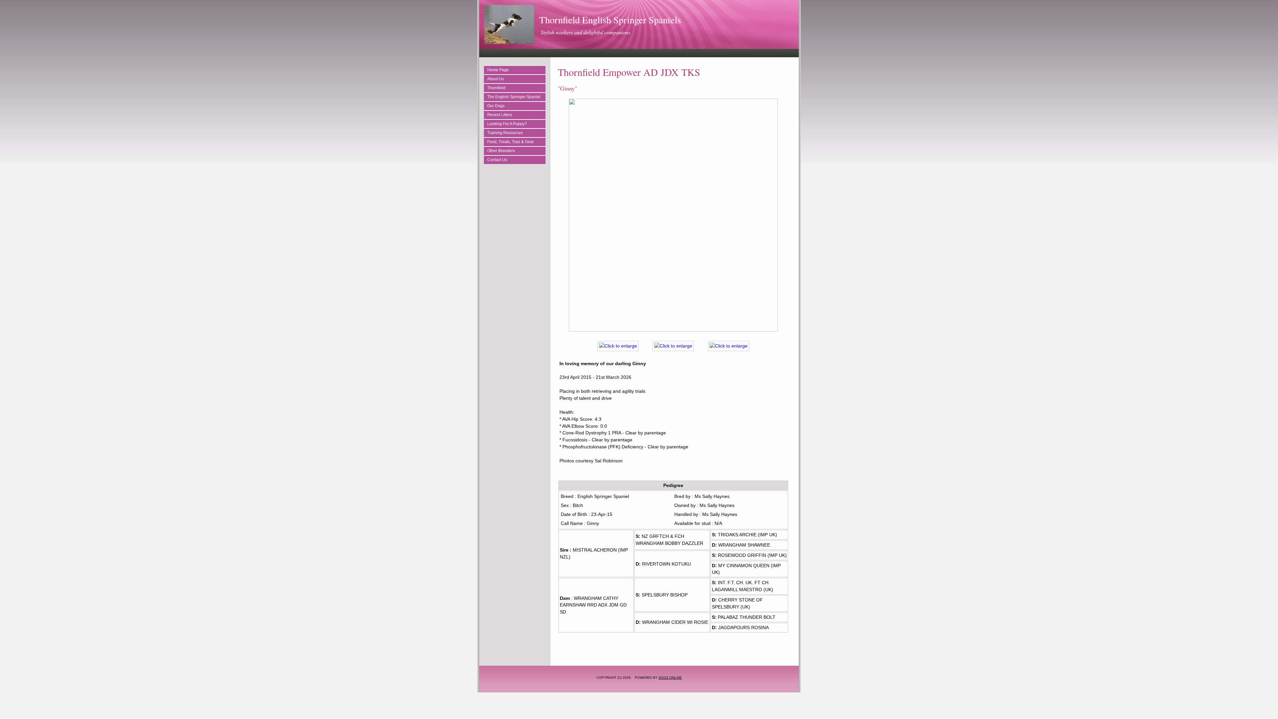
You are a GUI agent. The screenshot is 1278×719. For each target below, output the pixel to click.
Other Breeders (501, 150)
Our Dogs (496, 106)
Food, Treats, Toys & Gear (510, 141)
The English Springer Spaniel (513, 97)
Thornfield (496, 88)
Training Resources (505, 132)
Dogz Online (670, 677)
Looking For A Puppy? (507, 123)
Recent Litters (499, 115)
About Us (495, 79)
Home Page (498, 70)
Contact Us (497, 159)
